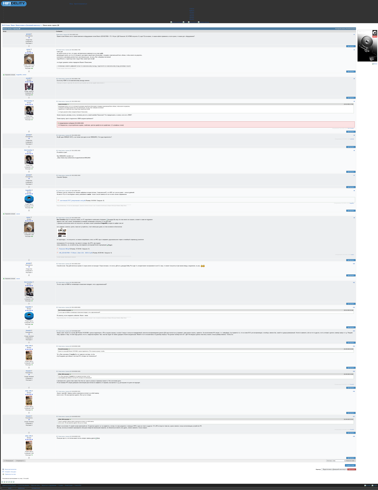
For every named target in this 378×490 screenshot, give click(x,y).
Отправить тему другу (10, 471)
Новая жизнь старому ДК (62, 34)
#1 (354, 34)
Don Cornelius (28, 101)
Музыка (192, 15)
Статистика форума (23, 485)
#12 (354, 307)
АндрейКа (19, 74)
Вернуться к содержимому (49, 485)
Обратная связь (35, 485)
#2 (354, 49)
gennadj (28, 34)
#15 (354, 371)
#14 (354, 346)
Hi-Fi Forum (6, 25)
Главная (191, 8)
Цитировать (351, 46)
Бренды (192, 17)
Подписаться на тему (10, 474)
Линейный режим (351, 28)
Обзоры (192, 12)
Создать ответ (350, 465)
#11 (354, 282)
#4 (354, 101)
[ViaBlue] (7, 482)
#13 (354, 330)
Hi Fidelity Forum (36, 488)
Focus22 (28, 330)
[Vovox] (13, 482)
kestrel (24, 74)
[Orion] (374, 64)
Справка (60, 485)
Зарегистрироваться (80, 4)
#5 (354, 135)
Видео (13, 25)
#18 (354, 436)
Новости (191, 10)
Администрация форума (9, 485)
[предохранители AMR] (2, 482)
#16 (354, 391)
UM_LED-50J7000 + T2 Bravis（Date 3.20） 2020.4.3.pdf (75, 253)
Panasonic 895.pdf (64, 249)
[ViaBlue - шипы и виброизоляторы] (11, 482)
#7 (354, 175)
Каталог (192, 19)
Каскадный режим (340, 28)
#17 (354, 416)
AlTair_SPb (28, 345)
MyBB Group (21, 488)
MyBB (9, 488)
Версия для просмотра (10, 469)
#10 (354, 263)
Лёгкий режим (69, 485)
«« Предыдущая (8, 460)
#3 (354, 78)
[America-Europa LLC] (4, 482)
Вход (71, 4)
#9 (354, 217)
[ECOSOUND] (9, 482)
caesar (28, 49)
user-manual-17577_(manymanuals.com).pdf (72, 200)
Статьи (192, 14)
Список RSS (77, 485)
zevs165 (28, 78)
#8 (354, 190)
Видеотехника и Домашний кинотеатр (28, 25)
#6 (354, 150)
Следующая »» (20, 460)
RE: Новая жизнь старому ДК (63, 49)
